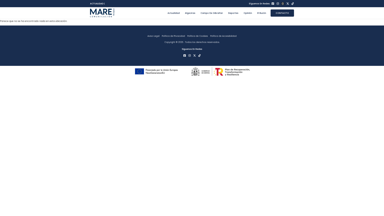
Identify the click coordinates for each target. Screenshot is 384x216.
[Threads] (282, 3)
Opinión (248, 13)
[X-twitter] (287, 3)
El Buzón (261, 13)
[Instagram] (277, 3)
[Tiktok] (292, 3)
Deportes (233, 13)
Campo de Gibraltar (212, 13)
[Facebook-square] (273, 3)
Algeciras (190, 13)
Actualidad (174, 13)
